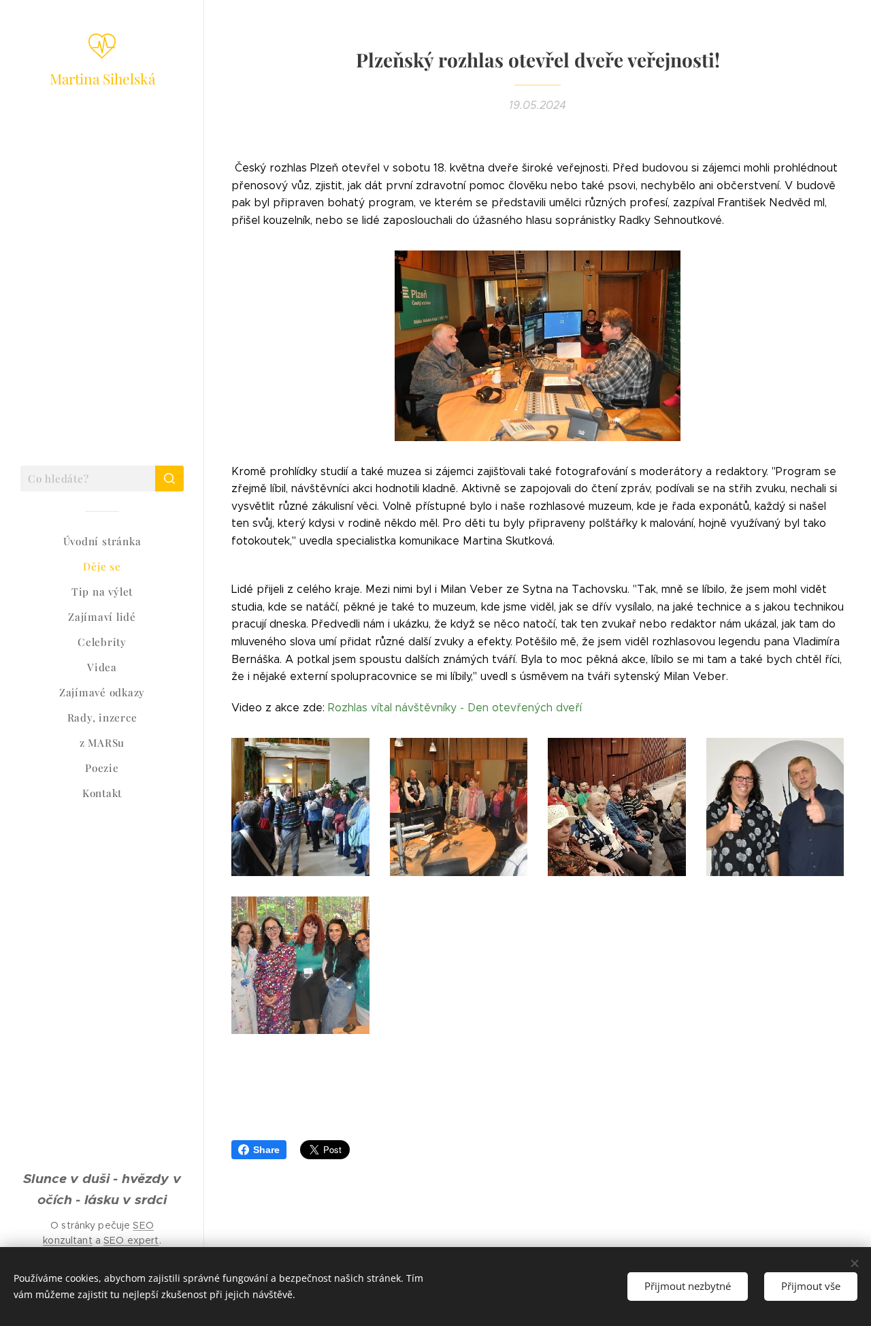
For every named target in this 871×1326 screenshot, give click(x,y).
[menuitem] (102, 541)
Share (266, 1149)
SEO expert (131, 1240)
